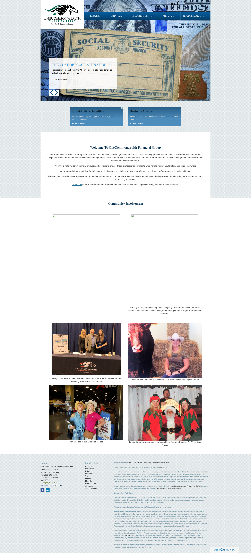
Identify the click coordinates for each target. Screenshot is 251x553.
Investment (89, 469)
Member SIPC (130, 535)
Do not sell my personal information (169, 488)
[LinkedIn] (173, 3)
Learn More (62, 79)
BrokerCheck (164, 467)
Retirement (89, 466)
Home (189, 3)
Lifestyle (88, 481)
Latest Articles (90, 484)
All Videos (89, 486)
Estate (87, 471)
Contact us (77, 184)
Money (88, 479)
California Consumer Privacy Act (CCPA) (186, 486)
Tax (86, 476)
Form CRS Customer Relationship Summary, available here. (148, 463)
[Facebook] (178, 3)
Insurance (89, 474)
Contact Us (201, 3)
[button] (95, 16)
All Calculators (91, 489)
